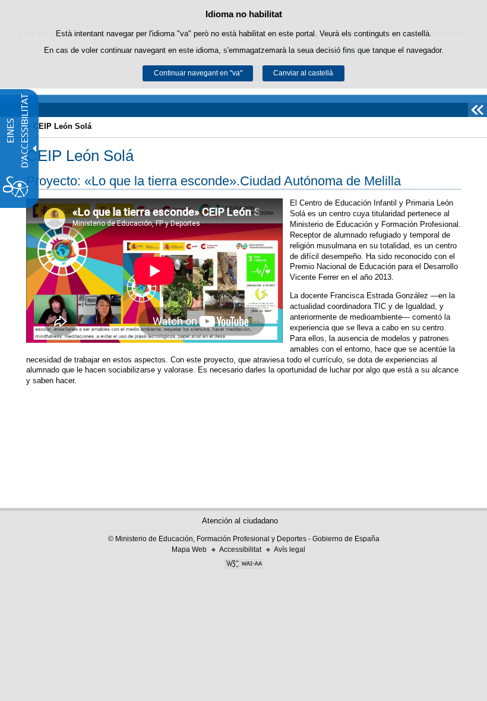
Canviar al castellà (303, 73)
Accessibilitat (240, 549)
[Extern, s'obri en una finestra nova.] (243, 565)
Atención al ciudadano (240, 520)
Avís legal (289, 549)
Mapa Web (189, 549)
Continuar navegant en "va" (198, 73)
